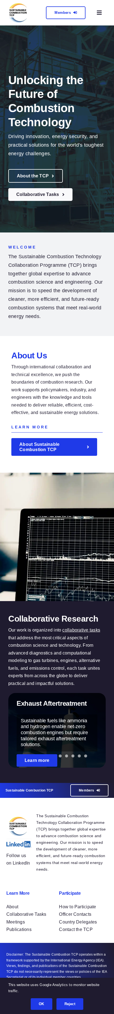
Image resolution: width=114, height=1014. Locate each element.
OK (41, 1004)
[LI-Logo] (19, 843)
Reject (69, 1004)
